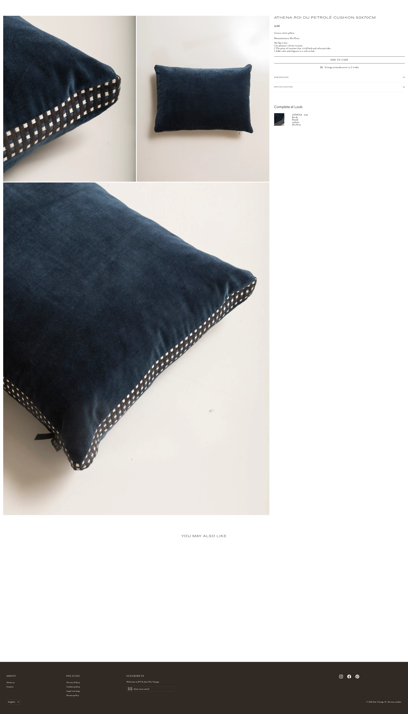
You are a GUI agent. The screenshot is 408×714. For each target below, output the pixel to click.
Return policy (72, 695)
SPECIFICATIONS (283, 87)
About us (10, 682)
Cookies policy (73, 686)
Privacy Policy (73, 682)
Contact (10, 686)
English (11, 702)
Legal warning (73, 691)
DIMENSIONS (281, 77)
